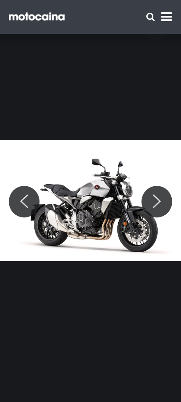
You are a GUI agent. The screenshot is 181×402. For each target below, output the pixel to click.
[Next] (156, 201)
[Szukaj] (150, 17)
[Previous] (24, 201)
